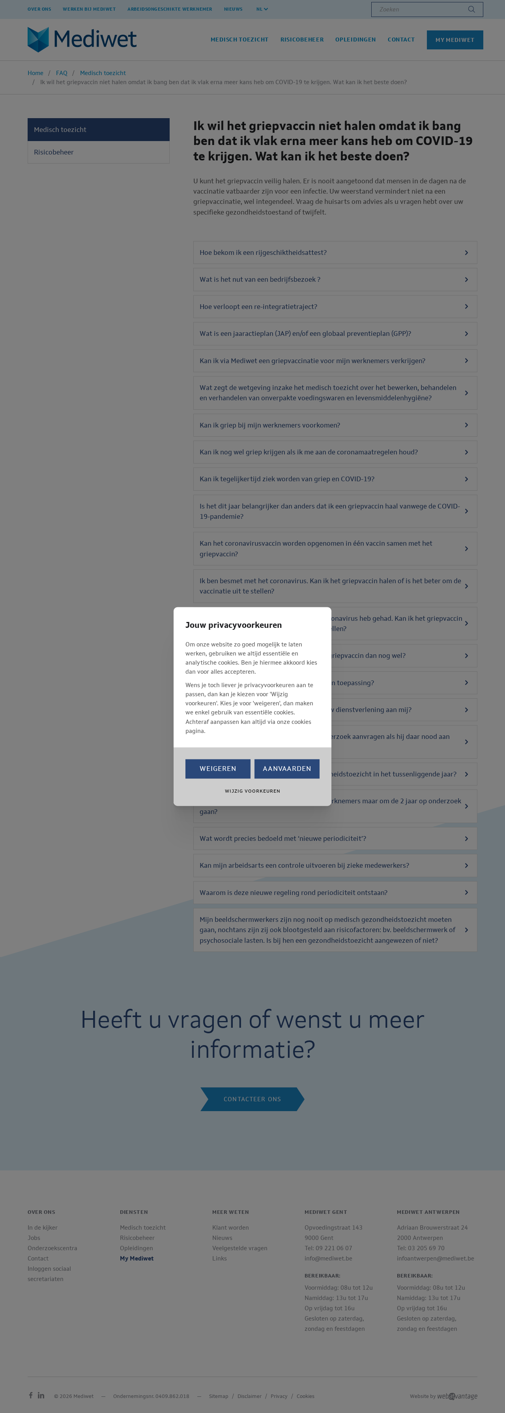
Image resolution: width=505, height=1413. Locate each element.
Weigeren (218, 769)
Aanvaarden (287, 769)
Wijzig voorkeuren (253, 791)
